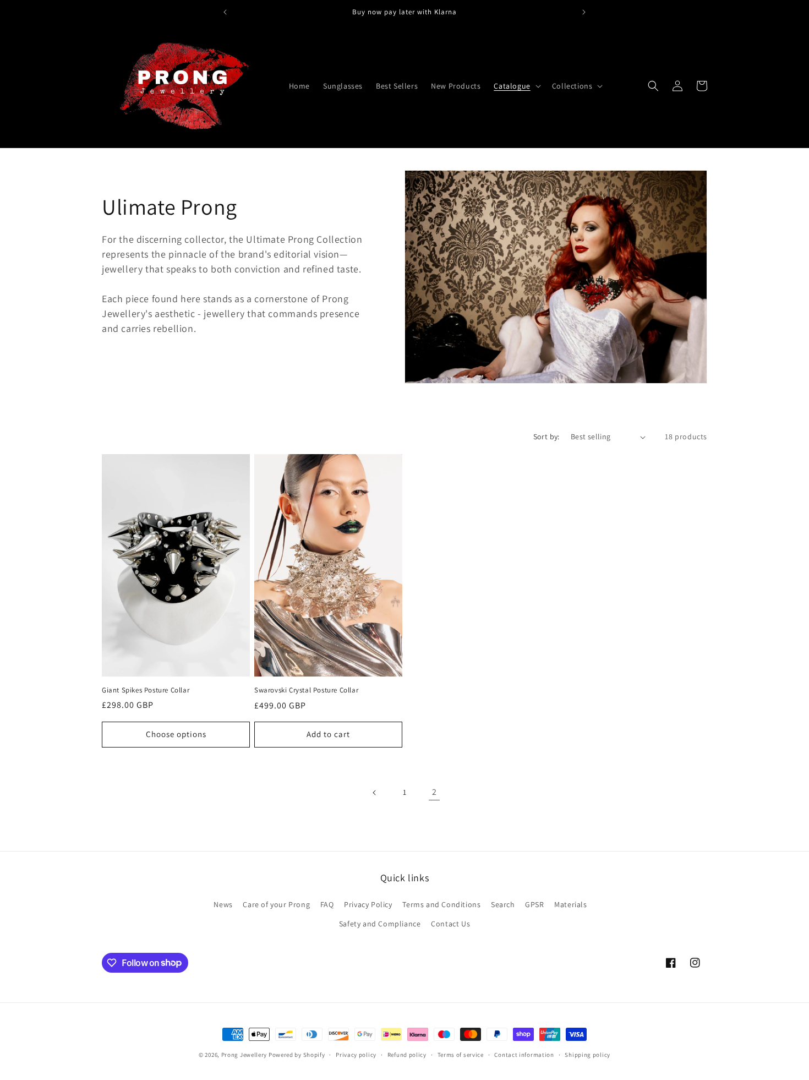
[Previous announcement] (225, 12)
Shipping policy (587, 1054)
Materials (570, 904)
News (223, 904)
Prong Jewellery (244, 1055)
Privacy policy (356, 1054)
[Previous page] (375, 793)
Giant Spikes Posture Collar (145, 690)
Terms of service (461, 1054)
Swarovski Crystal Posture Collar (306, 690)
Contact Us (450, 924)
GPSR (534, 904)
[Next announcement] (584, 12)
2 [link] (434, 792)
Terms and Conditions (441, 904)
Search (503, 904)
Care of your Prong (276, 904)
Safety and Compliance (380, 924)
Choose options (176, 734)
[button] (516, 85)
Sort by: (546, 436)
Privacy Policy (368, 904)
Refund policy (407, 1054)
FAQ (327, 904)
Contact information (524, 1054)
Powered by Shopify (297, 1055)
